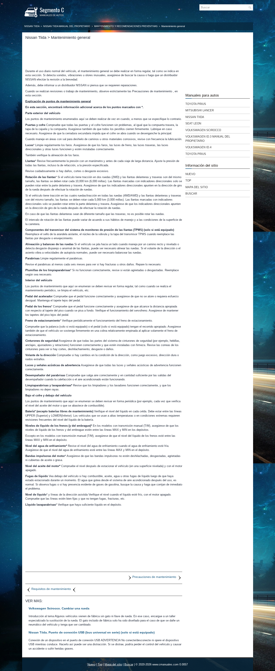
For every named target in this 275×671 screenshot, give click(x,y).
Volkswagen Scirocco (203, 130)
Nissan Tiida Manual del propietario (66, 26)
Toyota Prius (195, 104)
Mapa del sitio (196, 187)
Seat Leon (193, 123)
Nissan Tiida (31, 26)
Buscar (191, 193)
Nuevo (190, 174)
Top (188, 180)
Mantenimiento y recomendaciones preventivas (125, 26)
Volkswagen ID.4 (198, 147)
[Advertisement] (103, 54)
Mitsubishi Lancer (199, 110)
